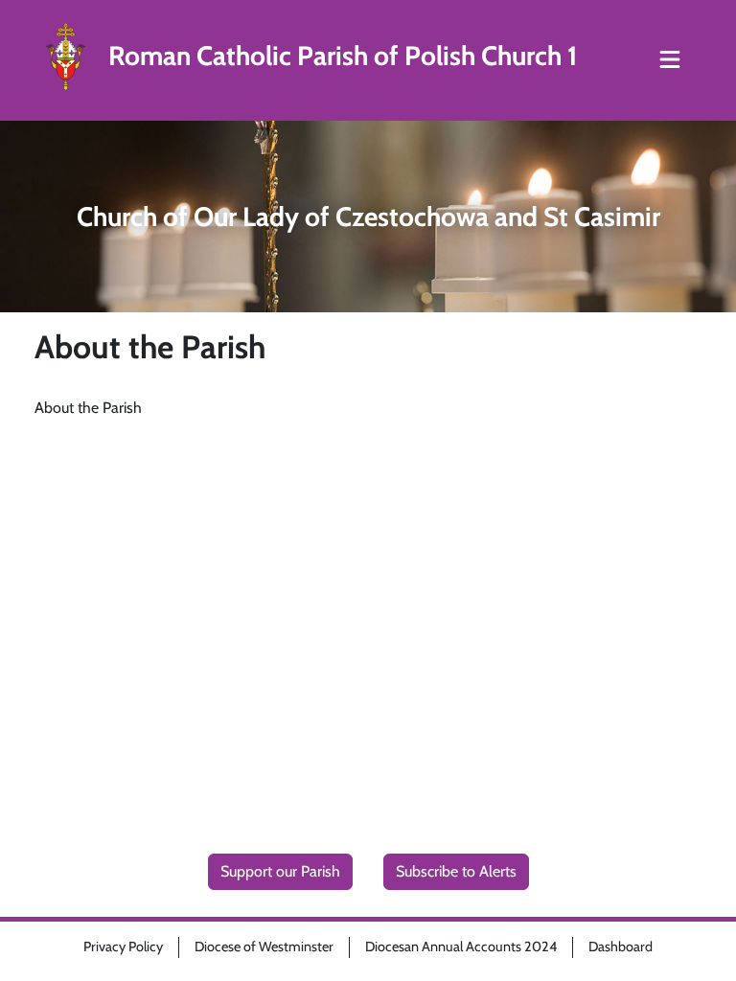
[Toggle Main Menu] (670, 60)
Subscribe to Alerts (456, 871)
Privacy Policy (123, 946)
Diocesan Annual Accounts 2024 (461, 946)
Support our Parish (280, 871)
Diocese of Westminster (264, 946)
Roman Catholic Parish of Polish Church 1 (342, 56)
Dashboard (620, 946)
